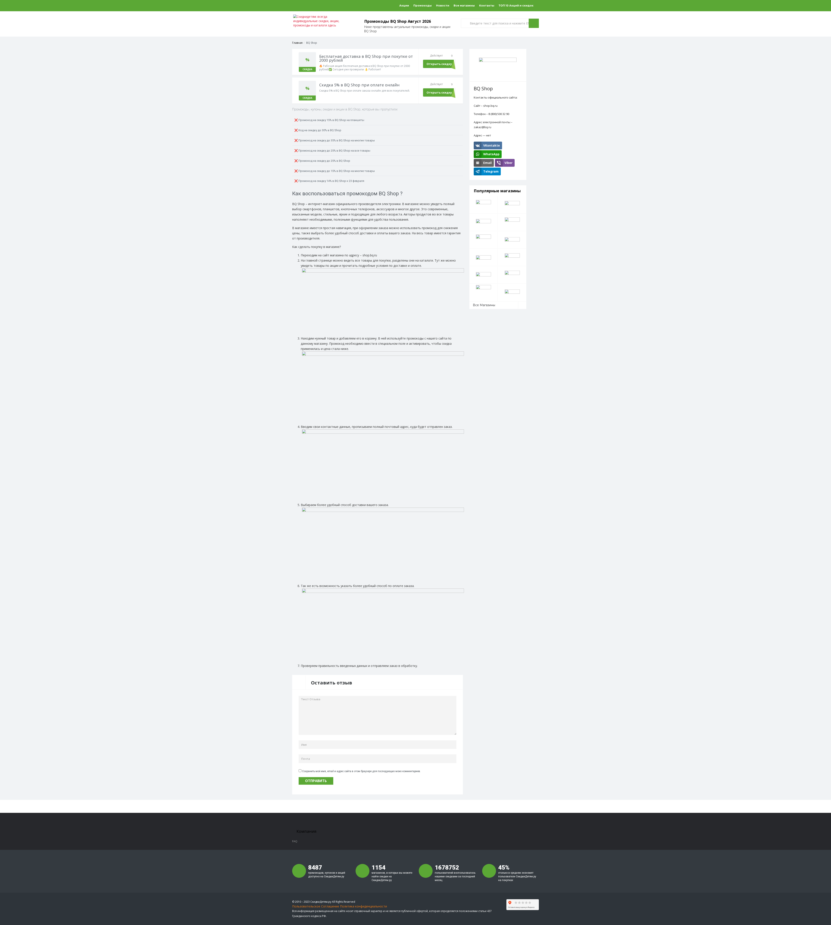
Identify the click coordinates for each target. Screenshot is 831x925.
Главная (297, 43)
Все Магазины (484, 305)
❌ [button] (329, 120)
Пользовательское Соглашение (315, 906)
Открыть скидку (439, 64)
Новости (442, 5)
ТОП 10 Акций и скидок (516, 5)
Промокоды (422, 5)
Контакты (486, 5)
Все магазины (464, 5)
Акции (404, 5)
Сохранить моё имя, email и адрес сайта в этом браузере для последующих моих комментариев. (361, 771)
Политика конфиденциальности (363, 906)
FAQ (294, 841)
